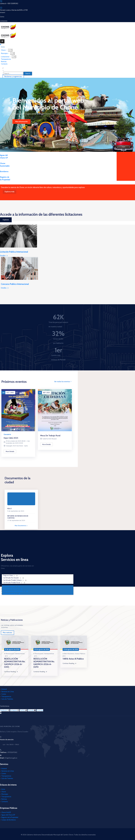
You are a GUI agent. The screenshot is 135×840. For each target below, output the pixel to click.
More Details (10, 451)
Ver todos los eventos (62, 382)
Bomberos (4, 171)
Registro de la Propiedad (9, 817)
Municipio (4, 794)
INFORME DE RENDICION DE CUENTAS (17, 517)
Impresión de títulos (10, 589)
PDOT (9, 509)
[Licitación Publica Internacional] (18, 236)
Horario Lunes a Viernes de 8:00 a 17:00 (14, 10)
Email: (8, 758)
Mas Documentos (20, 525)
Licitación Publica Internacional (14, 252)
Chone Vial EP (6, 812)
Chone (3, 792)
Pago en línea (8, 575)
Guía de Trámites (7, 699)
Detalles (3, 256)
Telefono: (8, 752)
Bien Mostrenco (69, 654)
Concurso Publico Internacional (15, 284)
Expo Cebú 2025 (11, 438)
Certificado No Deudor (11, 578)
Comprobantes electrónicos (13, 591)
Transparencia (6, 696)
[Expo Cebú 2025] (18, 410)
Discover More (20, 122)
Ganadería (7, 434)
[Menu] (12, 53)
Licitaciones (5, 57)
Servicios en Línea (7, 691)
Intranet (4, 689)
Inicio (3, 789)
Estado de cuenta (9, 594)
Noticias (4, 799)
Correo (3, 694)
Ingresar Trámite (9, 586)
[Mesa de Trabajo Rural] (55, 410)
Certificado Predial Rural (12, 583)
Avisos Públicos (80, 654)
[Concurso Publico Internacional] (19, 268)
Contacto (4, 64)
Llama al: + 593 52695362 (9, 3)
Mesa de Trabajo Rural (50, 435)
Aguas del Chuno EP (8, 815)
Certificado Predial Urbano (12, 580)
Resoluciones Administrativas (15, 654)
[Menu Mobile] (2, 41)
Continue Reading (10, 671)
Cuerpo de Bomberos (8, 820)
